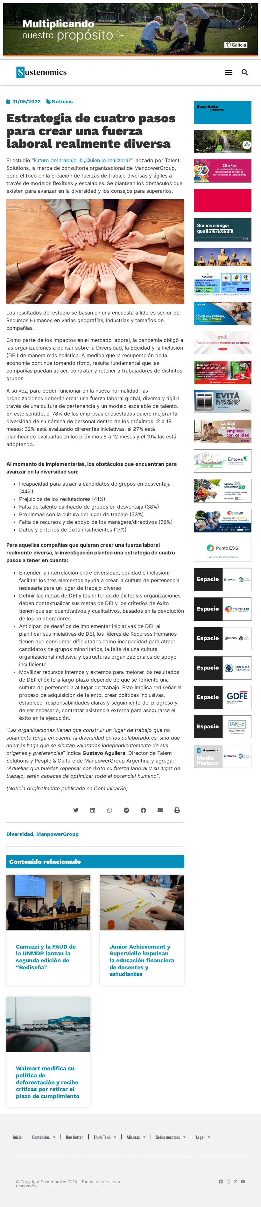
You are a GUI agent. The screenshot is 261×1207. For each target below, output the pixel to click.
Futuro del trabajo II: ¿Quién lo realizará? (82, 160)
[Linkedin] (221, 1182)
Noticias (62, 101)
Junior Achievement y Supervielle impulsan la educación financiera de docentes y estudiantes (141, 960)
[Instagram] (228, 1182)
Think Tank (102, 1137)
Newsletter (74, 1137)
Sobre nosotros (168, 1137)
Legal (200, 1137)
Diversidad (19, 834)
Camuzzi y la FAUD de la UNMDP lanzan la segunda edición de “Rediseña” (46, 957)
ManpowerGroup (57, 834)
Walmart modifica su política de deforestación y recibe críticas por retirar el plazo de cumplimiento (48, 1082)
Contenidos (41, 1137)
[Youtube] (243, 1182)
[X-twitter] (236, 1182)
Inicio (17, 1137)
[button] (229, 72)
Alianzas (133, 1137)
